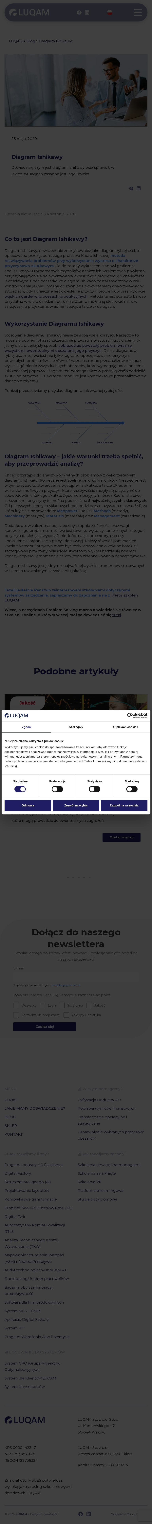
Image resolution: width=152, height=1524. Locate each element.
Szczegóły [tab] (76, 727)
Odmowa (28, 805)
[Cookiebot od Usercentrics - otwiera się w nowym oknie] (130, 716)
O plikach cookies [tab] (125, 727)
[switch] (57, 789)
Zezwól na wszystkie (124, 805)
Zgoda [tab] (26, 727)
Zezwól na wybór (76, 805)
